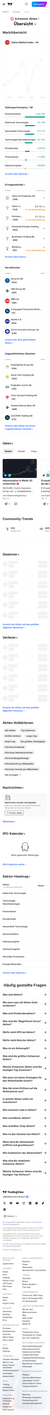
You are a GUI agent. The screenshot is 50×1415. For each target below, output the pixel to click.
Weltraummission (29, 1312)
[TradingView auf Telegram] (36, 1203)
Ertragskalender (14, 184)
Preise (25, 1264)
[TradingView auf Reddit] (4, 1209)
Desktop (6, 1351)
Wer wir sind (27, 1309)
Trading (6, 1384)
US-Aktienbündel (29, 1301)
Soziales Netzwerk (11, 1359)
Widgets (25, 1374)
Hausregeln (8, 1373)
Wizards (6, 1404)
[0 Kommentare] (15, 504)
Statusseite (27, 1366)
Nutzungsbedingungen (32, 1346)
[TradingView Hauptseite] (10, 4)
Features (26, 1261)
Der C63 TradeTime (30, 1338)
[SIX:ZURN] (5, 475)
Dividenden (8, 1317)
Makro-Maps (8, 1337)
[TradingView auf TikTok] (43, 1203)
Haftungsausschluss (31, 1349)
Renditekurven (9, 1331)
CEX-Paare (7, 1283)
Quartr (8, 1246)
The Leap (26, 1287)
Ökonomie (7, 1311)
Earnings (6, 1314)
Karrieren (26, 1321)
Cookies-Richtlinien (30, 1355)
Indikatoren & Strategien (8, 1399)
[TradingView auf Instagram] (24, 1203)
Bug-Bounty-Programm (32, 1363)
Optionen (7, 1334)
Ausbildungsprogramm (32, 1403)
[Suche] (26, 4)
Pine (4, 1289)
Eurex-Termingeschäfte (32, 1298)
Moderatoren (8, 1376)
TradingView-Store (30, 1332)
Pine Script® (8, 1340)
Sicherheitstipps (29, 1360)
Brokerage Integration (31, 1397)
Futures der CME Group (32, 1295)
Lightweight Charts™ (31, 1380)
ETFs (5, 1275)
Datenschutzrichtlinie (31, 1352)
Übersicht (26, 1278)
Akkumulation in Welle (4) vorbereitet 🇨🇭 (17, 482)
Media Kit (26, 1324)
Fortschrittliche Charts (31, 1383)
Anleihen (6, 1277)
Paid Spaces (8, 1409)
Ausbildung (7, 1387)
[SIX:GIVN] (43, 475)
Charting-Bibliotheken (31, 1377)
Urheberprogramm (11, 1370)
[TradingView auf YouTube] (17, 1203)
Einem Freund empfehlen (9, 1366)
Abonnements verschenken (34, 1270)
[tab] (8, 451)
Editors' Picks (8, 1390)
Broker (25, 1281)
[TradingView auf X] (4, 1203)
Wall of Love (8, 1362)
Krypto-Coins (8, 1280)
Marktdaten (27, 1267)
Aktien (5, 1272)
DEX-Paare (7, 1286)
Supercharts (8, 1263)
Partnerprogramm (30, 1400)
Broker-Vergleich (29, 1284)
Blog (24, 1315)
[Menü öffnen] (4, 4)
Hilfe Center (27, 1318)
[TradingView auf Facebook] (11, 1203)
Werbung (26, 1394)
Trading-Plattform (30, 1386)
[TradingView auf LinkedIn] (30, 1203)
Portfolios (7, 1328)
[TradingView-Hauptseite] (13, 1192)
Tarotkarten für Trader (32, 1335)
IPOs (5, 1320)
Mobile (5, 1348)
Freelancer (7, 1406)
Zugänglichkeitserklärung (33, 1358)
